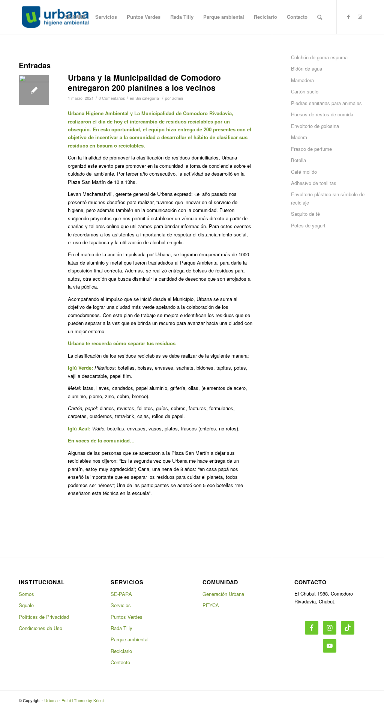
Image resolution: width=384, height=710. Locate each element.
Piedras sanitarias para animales (326, 103)
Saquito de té (305, 213)
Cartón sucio (304, 91)
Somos (26, 593)
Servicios (121, 605)
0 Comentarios (112, 98)
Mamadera (302, 80)
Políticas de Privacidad (44, 616)
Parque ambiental (129, 639)
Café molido (304, 171)
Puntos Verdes (126, 616)
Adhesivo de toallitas (313, 183)
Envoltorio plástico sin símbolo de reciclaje (327, 198)
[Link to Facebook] (348, 16)
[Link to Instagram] (359, 16)
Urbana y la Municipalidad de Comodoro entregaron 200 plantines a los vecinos (144, 82)
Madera (299, 137)
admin (177, 98)
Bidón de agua (306, 68)
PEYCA (210, 605)
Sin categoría (147, 98)
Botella (298, 160)
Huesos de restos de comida (322, 114)
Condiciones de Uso (40, 628)
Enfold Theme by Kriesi (83, 700)
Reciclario (121, 650)
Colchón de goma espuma (319, 57)
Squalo (26, 605)
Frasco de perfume (311, 148)
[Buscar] (319, 17)
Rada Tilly (121, 628)
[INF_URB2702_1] (34, 90)
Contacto (120, 662)
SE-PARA (121, 593)
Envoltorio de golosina (315, 125)
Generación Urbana (223, 593)
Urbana (51, 700)
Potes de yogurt (308, 225)
